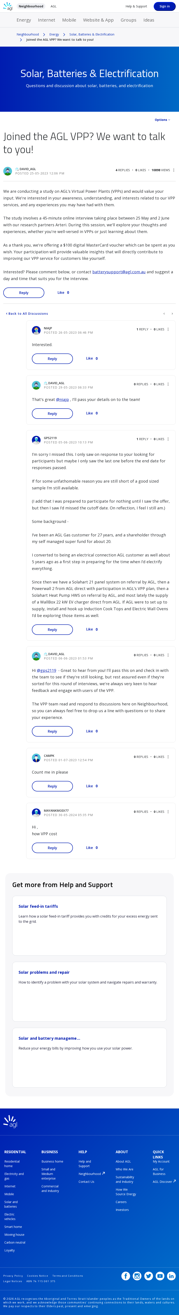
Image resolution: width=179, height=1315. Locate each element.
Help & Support (136, 6)
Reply (24, 292)
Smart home (13, 1227)
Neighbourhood (31, 6)
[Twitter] (148, 1276)
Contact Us (86, 1182)
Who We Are (124, 1169)
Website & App (98, 20)
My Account (161, 1161)
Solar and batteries (11, 1204)
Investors (122, 1210)
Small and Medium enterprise (48, 1173)
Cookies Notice (37, 1276)
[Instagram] (137, 1276)
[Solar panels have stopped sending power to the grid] (172, 313)
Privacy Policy (13, 1276)
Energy (24, 20)
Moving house (14, 1234)
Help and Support (85, 1163)
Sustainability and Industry (125, 1179)
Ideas (148, 20)
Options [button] (161, 120)
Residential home (12, 1163)
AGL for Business (159, 1171)
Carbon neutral (14, 1242)
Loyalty (9, 1250)
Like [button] (61, 292)
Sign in (165, 6)
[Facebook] (125, 1276)
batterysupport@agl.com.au (119, 271)
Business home (52, 1161)
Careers (121, 1202)
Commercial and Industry (50, 1188)
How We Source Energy (126, 1191)
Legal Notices (12, 1281)
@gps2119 (46, 670)
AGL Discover (162, 1181)
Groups (128, 20)
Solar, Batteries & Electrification (91, 34)
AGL (54, 6)
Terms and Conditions (67, 1276)
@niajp (62, 399)
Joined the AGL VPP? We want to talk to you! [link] (60, 39)
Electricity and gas (14, 1176)
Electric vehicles (9, 1216)
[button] (173, 170)
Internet (46, 20)
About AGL (123, 1161)
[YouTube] (160, 1276)
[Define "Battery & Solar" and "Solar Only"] (164, 313)
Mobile (69, 20)
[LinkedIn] (171, 1276)
